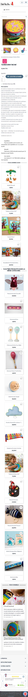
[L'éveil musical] (14, 597)
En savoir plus (7, 617)
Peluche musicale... (14, 499)
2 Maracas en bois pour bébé (14, 345)
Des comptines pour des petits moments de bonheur (13, 638)
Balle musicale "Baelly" (14, 396)
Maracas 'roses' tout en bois (14, 371)
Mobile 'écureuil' (11, 185)
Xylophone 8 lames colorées (14, 448)
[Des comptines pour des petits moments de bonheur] (14, 628)
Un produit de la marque (7, 57)
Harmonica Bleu (14, 577)
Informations (5, 670)
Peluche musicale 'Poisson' (14, 525)
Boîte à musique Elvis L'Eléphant (14, 551)
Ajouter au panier (14, 76)
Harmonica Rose (14, 319)
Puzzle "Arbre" (11, 237)
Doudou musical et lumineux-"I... (14, 422)
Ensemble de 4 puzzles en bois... (11, 262)
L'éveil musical (9, 606)
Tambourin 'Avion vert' (11, 211)
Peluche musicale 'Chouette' (14, 293)
